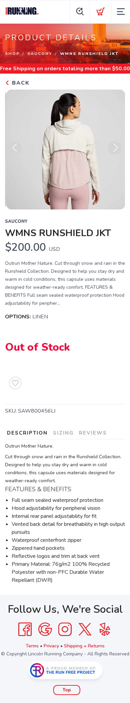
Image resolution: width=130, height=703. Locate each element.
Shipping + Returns (84, 646)
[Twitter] (85, 629)
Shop (12, 53)
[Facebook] (25, 629)
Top (67, 690)
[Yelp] (105, 629)
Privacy (51, 646)
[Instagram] (65, 629)
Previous (15, 148)
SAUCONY (39, 53)
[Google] (45, 629)
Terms (32, 646)
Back (20, 83)
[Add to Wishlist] (15, 383)
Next (114, 148)
